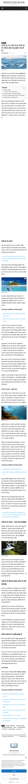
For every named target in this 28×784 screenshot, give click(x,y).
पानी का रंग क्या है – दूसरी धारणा (11, 91)
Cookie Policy (11, 782)
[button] (26, 757)
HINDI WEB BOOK (4, 53)
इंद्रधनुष (15, 269)
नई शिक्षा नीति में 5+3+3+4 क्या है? (11, 715)
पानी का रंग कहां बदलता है (21, 727)
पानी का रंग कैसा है (4, 729)
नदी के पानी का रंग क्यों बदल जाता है (7, 727)
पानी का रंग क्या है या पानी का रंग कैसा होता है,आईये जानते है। (13, 48)
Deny (14, 775)
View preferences (14, 779)
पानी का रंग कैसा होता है (12, 729)
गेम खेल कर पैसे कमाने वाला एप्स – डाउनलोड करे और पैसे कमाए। (7, 735)
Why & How (7, 11)
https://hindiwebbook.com (14, 752)
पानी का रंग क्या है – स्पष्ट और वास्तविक (12, 93)
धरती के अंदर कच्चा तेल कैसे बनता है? (12, 469)
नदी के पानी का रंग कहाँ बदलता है (11, 97)
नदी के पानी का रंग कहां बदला (20, 725)
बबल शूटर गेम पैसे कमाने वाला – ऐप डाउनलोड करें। (20, 735)
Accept (14, 771)
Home (17, 782)
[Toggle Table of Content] (23, 88)
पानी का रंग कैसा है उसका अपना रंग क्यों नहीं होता (14, 95)
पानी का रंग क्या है (7, 90)
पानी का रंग (14, 727)
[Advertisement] (14, 28)
